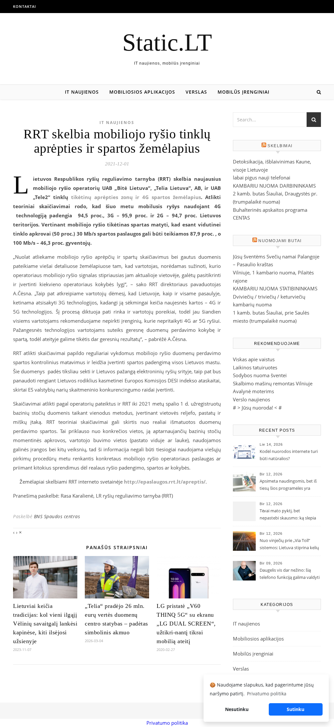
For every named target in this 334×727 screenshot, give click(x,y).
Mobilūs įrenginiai (243, 92)
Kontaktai (24, 6)
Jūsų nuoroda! (257, 407)
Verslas (196, 92)
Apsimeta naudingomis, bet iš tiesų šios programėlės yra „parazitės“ (288, 485)
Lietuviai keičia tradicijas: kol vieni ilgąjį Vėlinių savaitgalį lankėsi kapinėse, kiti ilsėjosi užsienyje (45, 623)
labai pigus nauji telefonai (261, 177)
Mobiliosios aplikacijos (142, 92)
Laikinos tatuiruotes (255, 367)
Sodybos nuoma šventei (260, 375)
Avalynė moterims (253, 391)
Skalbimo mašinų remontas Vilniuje (272, 383)
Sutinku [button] (295, 709)
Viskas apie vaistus (254, 359)
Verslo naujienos (251, 399)
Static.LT (167, 42)
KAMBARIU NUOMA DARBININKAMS (274, 185)
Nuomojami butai (280, 241)
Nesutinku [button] (237, 709)
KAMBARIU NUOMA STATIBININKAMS (275, 288)
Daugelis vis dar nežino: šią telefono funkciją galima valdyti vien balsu (290, 574)
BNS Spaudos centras (57, 516)
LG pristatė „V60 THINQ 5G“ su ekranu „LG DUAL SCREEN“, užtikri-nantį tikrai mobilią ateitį (186, 623)
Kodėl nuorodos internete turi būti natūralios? (289, 454)
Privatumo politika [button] (266, 693)
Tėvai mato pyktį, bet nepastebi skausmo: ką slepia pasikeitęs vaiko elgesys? (288, 515)
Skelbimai (280, 146)
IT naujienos (82, 92)
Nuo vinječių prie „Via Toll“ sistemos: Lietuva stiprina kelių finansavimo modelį (289, 544)
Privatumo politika (167, 722)
